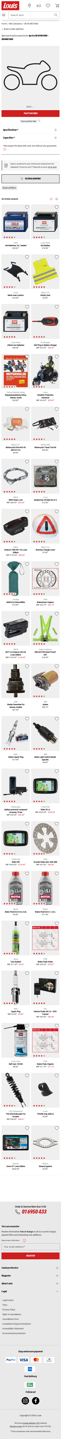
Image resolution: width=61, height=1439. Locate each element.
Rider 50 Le (45, 809)
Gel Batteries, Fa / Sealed (15, 245)
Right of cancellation (11, 1314)
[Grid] (51, 198)
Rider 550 (16, 862)
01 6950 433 (34, 1212)
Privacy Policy (8, 1309)
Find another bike (28, 121)
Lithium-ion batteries (15, 345)
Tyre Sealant (16, 962)
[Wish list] (48, 5)
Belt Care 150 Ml (16, 1064)
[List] (56, 199)
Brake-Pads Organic (45, 1064)
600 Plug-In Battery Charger (45, 345)
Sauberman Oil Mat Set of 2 (45, 500)
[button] (56, 15)
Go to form (52, 167)
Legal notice (7, 1300)
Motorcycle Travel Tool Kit (45, 447)
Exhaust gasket (45, 1166)
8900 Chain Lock (16, 500)
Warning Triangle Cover (45, 550)
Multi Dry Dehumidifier (16, 602)
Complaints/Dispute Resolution (16, 1324)
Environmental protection (14, 1333)
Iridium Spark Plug (15, 757)
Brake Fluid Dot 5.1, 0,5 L (45, 912)
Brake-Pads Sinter (45, 962)
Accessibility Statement (13, 1328)
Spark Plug (15, 1011)
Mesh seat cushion (16, 295)
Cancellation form (10, 1319)
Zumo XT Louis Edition (15, 1166)
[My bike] (38, 5)
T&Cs (4, 1305)
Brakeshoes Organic (45, 602)
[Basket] (57, 5)
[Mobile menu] (3, 15)
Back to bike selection (14, 29)
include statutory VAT (31, 1423)
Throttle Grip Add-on (45, 1114)
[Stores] (29, 5)
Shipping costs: (16, 1426)
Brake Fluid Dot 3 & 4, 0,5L (16, 912)
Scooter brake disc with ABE (45, 862)
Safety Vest (45, 295)
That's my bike (30, 113)
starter (45, 704)
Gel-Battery (45, 245)
